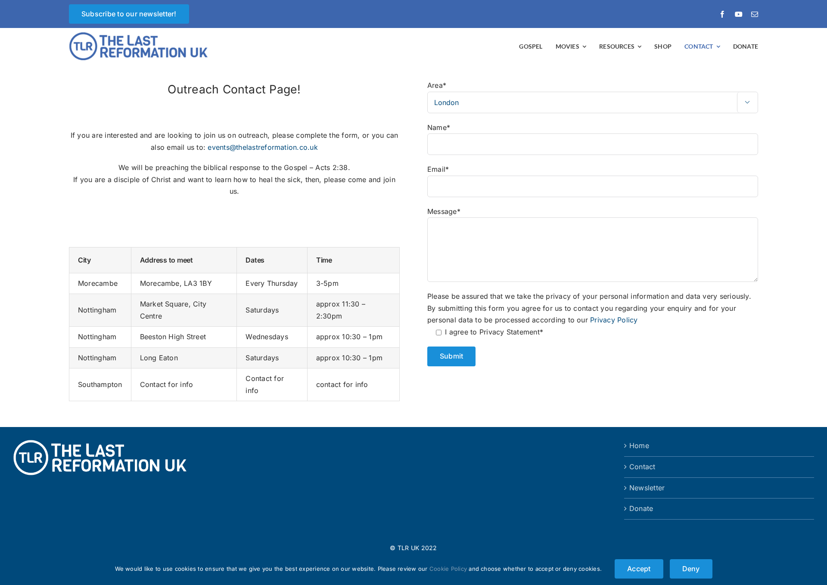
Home (639, 445)
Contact (642, 466)
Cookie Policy (448, 568)
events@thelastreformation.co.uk (262, 147)
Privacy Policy (613, 320)
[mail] (754, 14)
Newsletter (647, 487)
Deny (691, 568)
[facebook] (722, 14)
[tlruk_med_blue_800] (145, 35)
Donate (641, 508)
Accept (638, 568)
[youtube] (739, 14)
